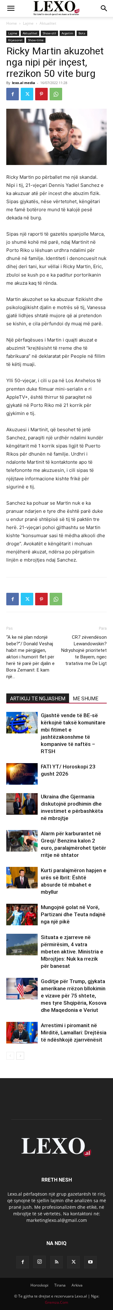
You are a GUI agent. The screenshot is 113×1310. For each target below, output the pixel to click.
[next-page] (20, 1056)
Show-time (36, 40)
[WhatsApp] (56, 94)
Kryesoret (15, 40)
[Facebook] (12, 94)
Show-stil (49, 33)
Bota (81, 33)
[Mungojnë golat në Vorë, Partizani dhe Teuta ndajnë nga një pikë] (22, 914)
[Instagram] (39, 1262)
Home (11, 23)
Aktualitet (48, 23)
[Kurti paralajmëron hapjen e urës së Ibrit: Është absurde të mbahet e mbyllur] (22, 877)
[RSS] (56, 1262)
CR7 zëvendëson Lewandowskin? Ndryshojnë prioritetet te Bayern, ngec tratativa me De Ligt (84, 650)
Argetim (67, 33)
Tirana (60, 1285)
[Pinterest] (41, 94)
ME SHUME (85, 699)
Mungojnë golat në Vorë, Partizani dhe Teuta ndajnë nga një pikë (73, 914)
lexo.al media (23, 82)
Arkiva (77, 1285)
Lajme (28, 23)
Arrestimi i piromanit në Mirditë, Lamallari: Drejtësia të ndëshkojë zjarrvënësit (73, 1032)
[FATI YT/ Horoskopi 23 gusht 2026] (22, 774)
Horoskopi (39, 1285)
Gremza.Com (56, 1302)
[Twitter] (27, 94)
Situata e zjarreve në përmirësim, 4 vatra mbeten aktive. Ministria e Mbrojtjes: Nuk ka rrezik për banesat (72, 951)
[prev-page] (10, 1056)
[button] (11, 8)
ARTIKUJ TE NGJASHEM (37, 699)
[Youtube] (90, 1262)
